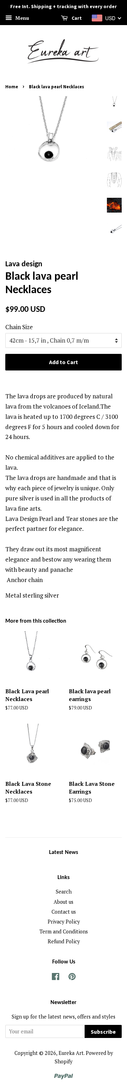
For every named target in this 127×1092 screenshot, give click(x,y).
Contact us (64, 911)
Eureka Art (71, 1053)
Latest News (63, 852)
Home (11, 86)
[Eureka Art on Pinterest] (72, 977)
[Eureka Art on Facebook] (56, 977)
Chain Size (19, 327)
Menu (21, 17)
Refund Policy (64, 941)
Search (64, 891)
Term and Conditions (64, 931)
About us (63, 901)
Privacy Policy (64, 921)
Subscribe (103, 1031)
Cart (76, 18)
